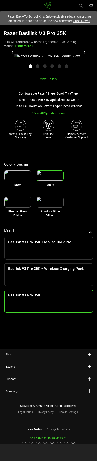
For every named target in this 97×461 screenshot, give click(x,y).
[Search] (80, 5)
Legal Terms (25, 412)
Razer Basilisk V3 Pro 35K (35, 33)
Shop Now (81, 21)
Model (9, 231)
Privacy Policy (45, 412)
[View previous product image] (12, 52)
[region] (48, 63)
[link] (47, 5)
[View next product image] (84, 52)
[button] (90, 5)
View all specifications (48, 113)
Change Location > (58, 429)
